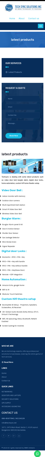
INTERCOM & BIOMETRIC (11, 406)
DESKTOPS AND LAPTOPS (11, 395)
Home (12, 18)
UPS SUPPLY (6, 403)
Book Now (14, 136)
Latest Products (15, 72)
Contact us (33, 18)
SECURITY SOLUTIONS (10, 399)
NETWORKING (7, 392)
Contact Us (6, 381)
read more (8, 362)
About (22, 18)
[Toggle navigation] (40, 26)
